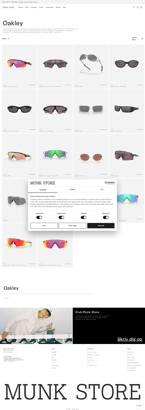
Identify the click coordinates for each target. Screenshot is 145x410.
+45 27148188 (7, 356)
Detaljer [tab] (72, 189)
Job (88, 362)
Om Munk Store (92, 352)
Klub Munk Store (92, 365)
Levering (129, 354)
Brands (58, 7)
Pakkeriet (90, 357)
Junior (41, 7)
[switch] (61, 217)
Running (34, 7)
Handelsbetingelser (133, 362)
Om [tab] (102, 189)
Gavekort (54, 352)
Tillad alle (101, 225)
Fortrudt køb (131, 370)
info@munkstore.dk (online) (12, 358)
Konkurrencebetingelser (134, 365)
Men (27, 7)
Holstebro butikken (93, 354)
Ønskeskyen (90, 360)
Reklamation (131, 360)
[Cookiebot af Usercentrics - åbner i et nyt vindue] (106, 182)
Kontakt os (130, 352)
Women (20, 7)
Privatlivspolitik (131, 368)
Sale (64, 7)
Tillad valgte (72, 225)
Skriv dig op (129, 339)
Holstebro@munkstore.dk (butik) (13, 359)
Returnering (130, 357)
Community (49, 7)
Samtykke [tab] (43, 190)
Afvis (44, 225)
